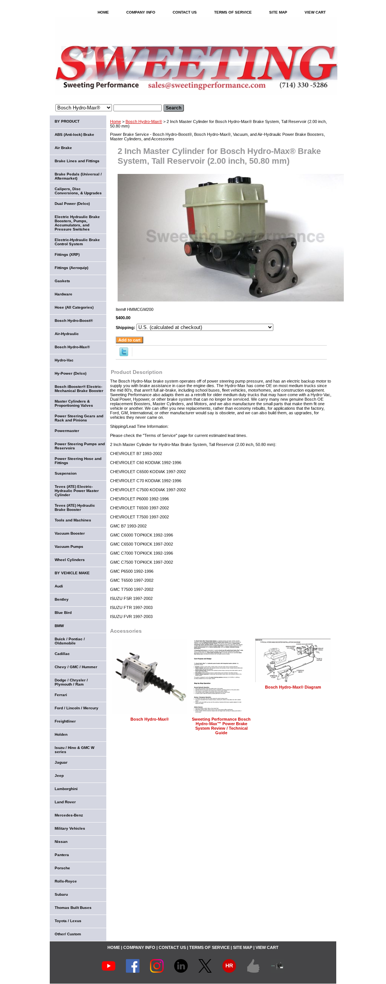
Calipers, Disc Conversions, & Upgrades (78, 191)
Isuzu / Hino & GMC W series (74, 750)
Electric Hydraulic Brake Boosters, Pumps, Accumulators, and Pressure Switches (77, 223)
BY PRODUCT (67, 121)
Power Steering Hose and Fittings (78, 461)
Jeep (59, 775)
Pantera (62, 855)
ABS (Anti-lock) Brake (74, 134)
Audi (59, 586)
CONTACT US (185, 12)
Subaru (61, 894)
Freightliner (65, 721)
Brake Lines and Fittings (77, 161)
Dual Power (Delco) (72, 203)
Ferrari (61, 695)
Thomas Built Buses (73, 908)
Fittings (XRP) (67, 254)
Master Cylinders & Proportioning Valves (74, 403)
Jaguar (61, 762)
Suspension (66, 473)
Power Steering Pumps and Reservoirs (80, 446)
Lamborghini (66, 789)
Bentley (62, 599)
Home (115, 121)
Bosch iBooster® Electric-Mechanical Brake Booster (79, 388)
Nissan (61, 841)
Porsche (62, 868)
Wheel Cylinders (70, 560)
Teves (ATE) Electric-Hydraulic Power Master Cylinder (77, 490)
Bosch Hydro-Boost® (74, 320)
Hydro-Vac (64, 360)
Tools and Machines (73, 520)
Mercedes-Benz (69, 815)
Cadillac (62, 654)
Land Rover (65, 802)
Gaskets (62, 281)
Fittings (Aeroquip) (71, 268)
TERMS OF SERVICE (233, 12)
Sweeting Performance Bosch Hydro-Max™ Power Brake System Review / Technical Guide (221, 726)
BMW (59, 626)
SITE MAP (278, 12)
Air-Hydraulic (67, 334)
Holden (61, 734)
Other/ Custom (68, 934)
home (103, 12)
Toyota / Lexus (68, 921)
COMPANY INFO (140, 12)
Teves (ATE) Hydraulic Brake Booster (75, 507)
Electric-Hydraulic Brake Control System (77, 242)
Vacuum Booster (70, 533)
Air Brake (63, 148)
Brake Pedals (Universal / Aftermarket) (78, 176)
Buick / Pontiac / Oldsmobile (70, 641)
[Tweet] (123, 354)
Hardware (63, 294)
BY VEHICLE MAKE (72, 573)
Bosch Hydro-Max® (144, 121)
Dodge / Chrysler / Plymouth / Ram (71, 682)
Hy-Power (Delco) (70, 373)
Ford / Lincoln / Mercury (76, 708)
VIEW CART (315, 12)
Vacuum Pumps (69, 546)
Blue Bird (63, 612)
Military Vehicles (70, 828)
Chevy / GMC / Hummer (76, 667)
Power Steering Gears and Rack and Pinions (79, 418)
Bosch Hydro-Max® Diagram (293, 687)
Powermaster (67, 431)
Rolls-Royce (66, 881)
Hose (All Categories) (74, 307)
